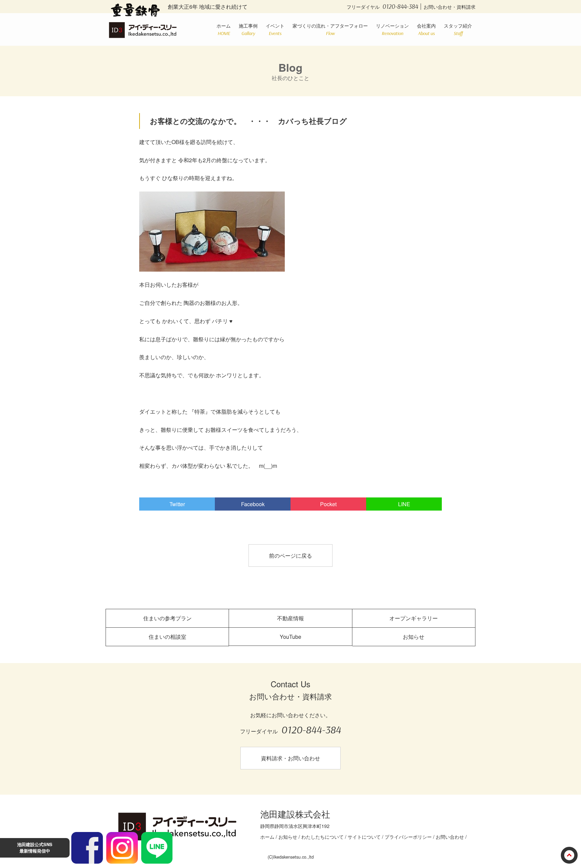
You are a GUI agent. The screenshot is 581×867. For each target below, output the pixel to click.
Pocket (328, 504)
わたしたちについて (322, 836)
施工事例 (248, 29)
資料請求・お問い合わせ (290, 758)
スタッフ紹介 (458, 29)
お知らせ (413, 636)
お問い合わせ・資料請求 (449, 6)
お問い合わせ (450, 836)
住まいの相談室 (167, 636)
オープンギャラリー (413, 618)
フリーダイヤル (382, 6)
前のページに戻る (290, 555)
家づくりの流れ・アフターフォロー (330, 29)
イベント (275, 29)
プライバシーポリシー (408, 836)
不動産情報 (290, 618)
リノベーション (392, 29)
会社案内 (426, 29)
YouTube (290, 636)
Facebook (253, 504)
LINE (404, 504)
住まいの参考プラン (167, 618)
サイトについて (364, 836)
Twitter (177, 504)
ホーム (224, 29)
